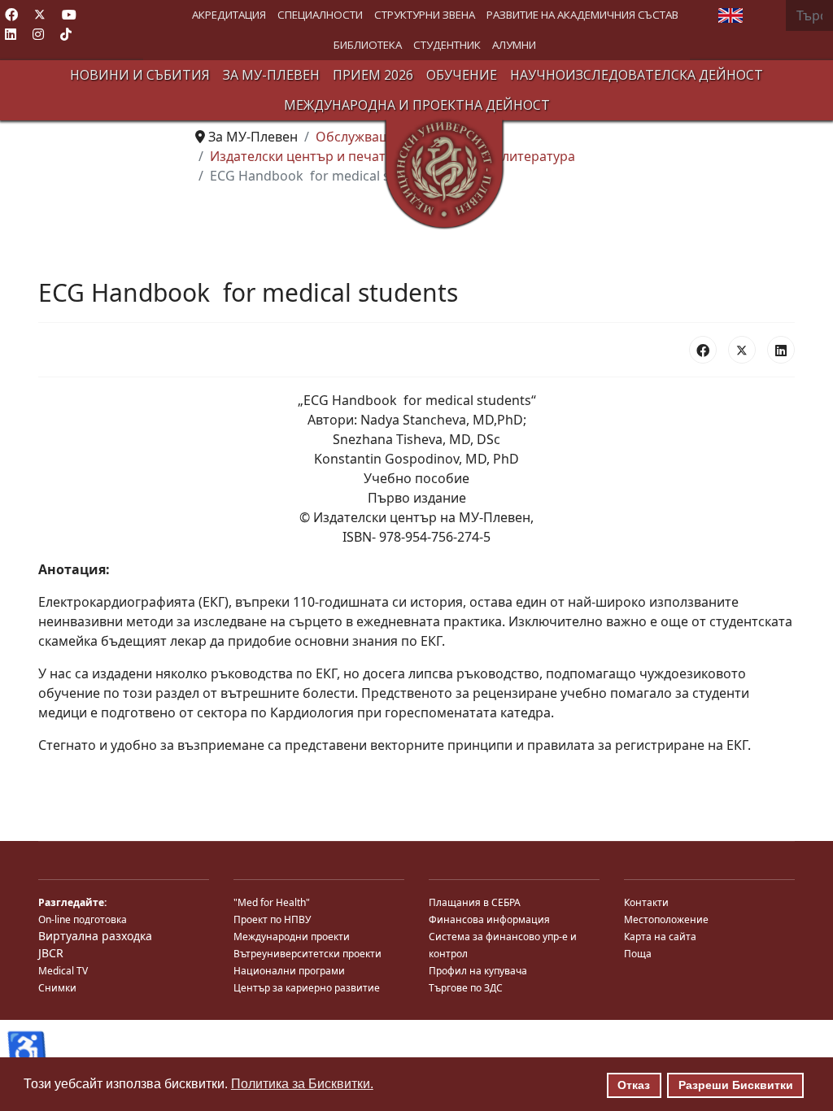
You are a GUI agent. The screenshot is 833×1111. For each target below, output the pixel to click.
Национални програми (289, 971)
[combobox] (809, 15)
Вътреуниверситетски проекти (307, 954)
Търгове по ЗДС (466, 988)
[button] (229, 15)
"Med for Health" (271, 902)
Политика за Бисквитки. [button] (302, 1084)
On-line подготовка (82, 919)
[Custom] (66, 34)
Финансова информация (489, 919)
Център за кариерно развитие (306, 988)
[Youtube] (69, 15)
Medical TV (63, 971)
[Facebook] (11, 15)
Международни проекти (291, 936)
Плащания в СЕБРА (475, 902)
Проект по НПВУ (272, 919)
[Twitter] (40, 15)
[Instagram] (38, 34)
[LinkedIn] (781, 350)
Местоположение (666, 919)
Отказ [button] (633, 1084)
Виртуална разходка (95, 935)
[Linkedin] (10, 34)
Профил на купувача (478, 971)
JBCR (50, 953)
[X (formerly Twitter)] (742, 350)
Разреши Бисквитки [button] (735, 1084)
